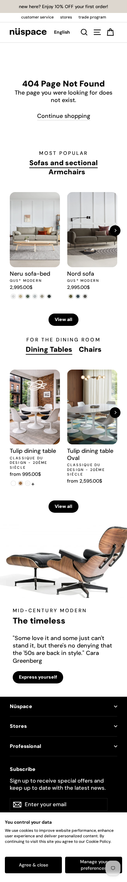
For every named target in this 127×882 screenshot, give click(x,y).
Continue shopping (63, 116)
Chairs (90, 349)
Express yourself (38, 677)
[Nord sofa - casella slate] (78, 296)
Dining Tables (49, 349)
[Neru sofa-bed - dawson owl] (42, 296)
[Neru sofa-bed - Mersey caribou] (20, 296)
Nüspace (21, 706)
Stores (18, 726)
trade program (92, 17)
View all (63, 319)
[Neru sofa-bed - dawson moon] (35, 296)
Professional (25, 746)
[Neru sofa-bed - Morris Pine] (27, 296)
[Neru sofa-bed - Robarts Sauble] (13, 296)
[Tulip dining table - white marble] (27, 483)
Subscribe (22, 769)
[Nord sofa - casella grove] (70, 296)
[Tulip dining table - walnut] (20, 483)
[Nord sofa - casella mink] (85, 296)
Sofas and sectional (63, 162)
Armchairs (67, 172)
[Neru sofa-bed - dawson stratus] (49, 296)
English (62, 32)
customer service (37, 17)
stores (66, 17)
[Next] (115, 230)
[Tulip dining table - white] (13, 483)
